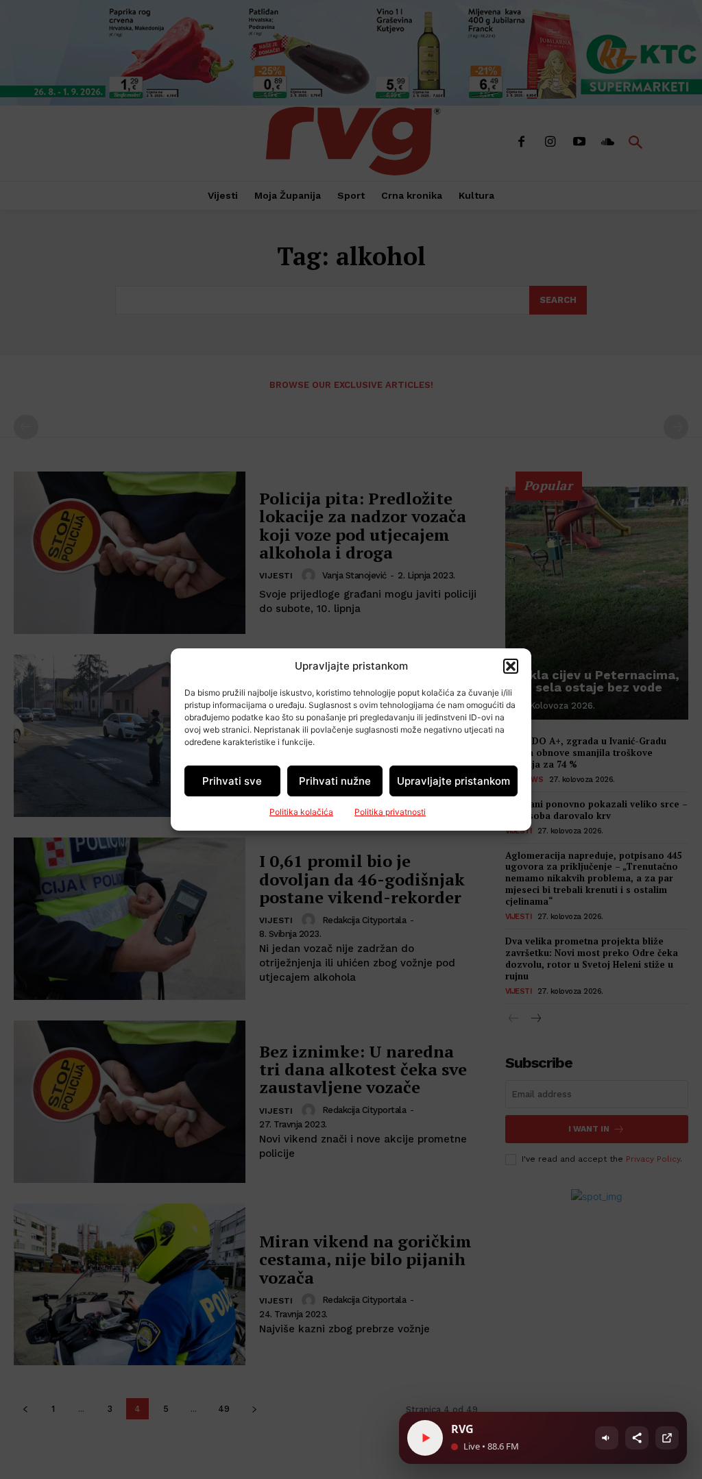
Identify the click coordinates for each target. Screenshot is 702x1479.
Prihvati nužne (335, 780)
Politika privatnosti (390, 812)
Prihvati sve (232, 780)
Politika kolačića (301, 812)
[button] (511, 666)
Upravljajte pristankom (453, 780)
